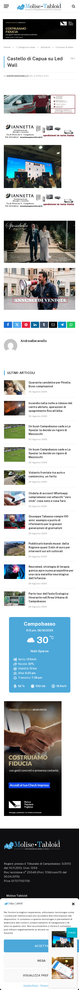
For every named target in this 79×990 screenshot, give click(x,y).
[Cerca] (73, 6)
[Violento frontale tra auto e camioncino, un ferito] (14, 477)
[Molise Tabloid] (39, 6)
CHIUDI (72, 932)
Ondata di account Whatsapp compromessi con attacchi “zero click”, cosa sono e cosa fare (50, 497)
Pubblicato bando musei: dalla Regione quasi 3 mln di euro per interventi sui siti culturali (49, 547)
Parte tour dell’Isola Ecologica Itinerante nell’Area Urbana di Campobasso (48, 597)
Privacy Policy (48, 985)
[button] (73, 904)
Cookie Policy (31, 985)
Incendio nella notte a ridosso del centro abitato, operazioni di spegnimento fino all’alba (50, 407)
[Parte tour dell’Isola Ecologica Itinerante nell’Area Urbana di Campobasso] (14, 598)
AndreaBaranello (18, 76)
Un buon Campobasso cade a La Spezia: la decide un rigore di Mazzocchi (50, 430)
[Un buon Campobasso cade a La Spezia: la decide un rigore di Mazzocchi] (14, 431)
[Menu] (6, 6)
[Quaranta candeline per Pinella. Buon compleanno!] (14, 387)
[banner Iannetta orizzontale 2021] (39, 138)
